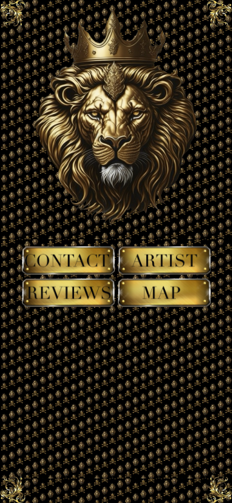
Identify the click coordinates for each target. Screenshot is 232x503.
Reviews (68, 288)
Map (164, 288)
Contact (68, 256)
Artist (164, 256)
